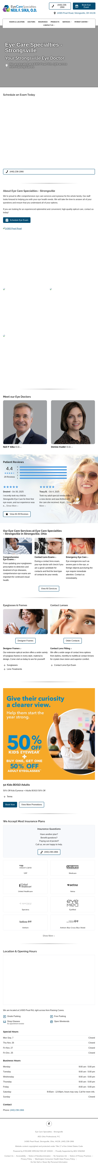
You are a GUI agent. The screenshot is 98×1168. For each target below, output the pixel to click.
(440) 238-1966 (17, 1110)
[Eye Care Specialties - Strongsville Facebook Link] (49, 1123)
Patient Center (81, 22)
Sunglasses (12, 665)
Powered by (33, 1151)
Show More (11, 506)
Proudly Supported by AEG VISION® (70, 1151)
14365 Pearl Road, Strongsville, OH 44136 (75, 13)
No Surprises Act (60, 1156)
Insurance (43, 22)
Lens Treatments (14, 669)
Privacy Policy (26, 1159)
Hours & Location (16, 22)
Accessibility (21, 1156)
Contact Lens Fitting (60, 648)
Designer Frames (11, 648)
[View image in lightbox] (12, 228)
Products (55, 22)
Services (66, 22)
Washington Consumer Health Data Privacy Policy (55, 1159)
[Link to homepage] (26, 8)
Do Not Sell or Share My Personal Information (49, 1162)
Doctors (31, 22)
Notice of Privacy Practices (80, 1156)
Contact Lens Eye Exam (65, 665)
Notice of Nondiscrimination (40, 1156)
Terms (9, 796)
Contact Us (48, 25)
